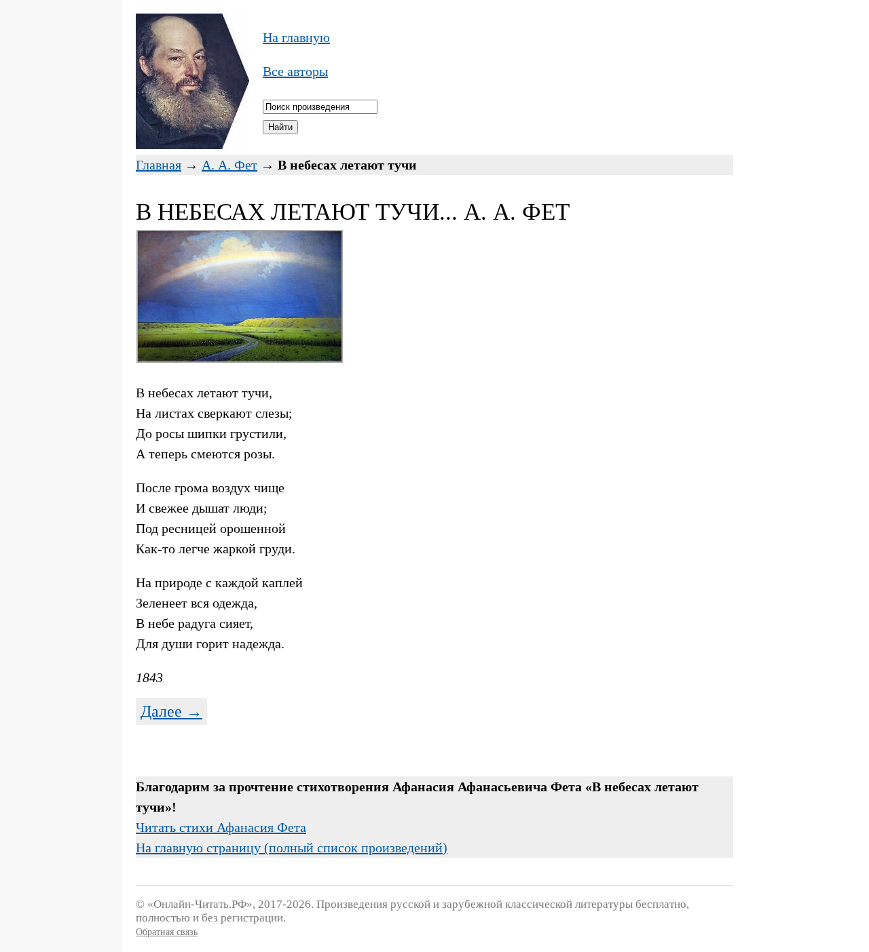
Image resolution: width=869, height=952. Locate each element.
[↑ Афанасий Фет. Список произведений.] (192, 144)
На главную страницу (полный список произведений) (291, 847)
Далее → (171, 711)
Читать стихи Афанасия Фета (221, 827)
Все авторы (295, 71)
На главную (296, 37)
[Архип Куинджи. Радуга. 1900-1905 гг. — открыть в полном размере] (239, 358)
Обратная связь (167, 932)
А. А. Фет (229, 164)
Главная (158, 164)
